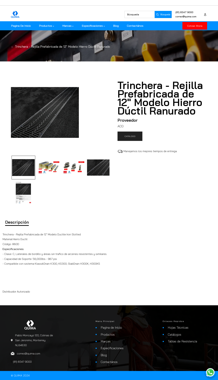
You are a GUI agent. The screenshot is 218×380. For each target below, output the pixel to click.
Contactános (109, 362)
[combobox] (139, 14)
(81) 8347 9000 (184, 12)
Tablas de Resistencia (182, 341)
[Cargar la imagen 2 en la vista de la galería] (48, 167)
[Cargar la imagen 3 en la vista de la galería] (73, 167)
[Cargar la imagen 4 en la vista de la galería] (98, 167)
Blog (104, 355)
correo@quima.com (185, 16)
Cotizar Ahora (194, 25)
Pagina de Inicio (111, 327)
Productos (108, 334)
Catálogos (174, 334)
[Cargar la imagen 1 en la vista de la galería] (23, 167)
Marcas (106, 341)
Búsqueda (165, 14)
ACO (120, 126)
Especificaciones (112, 348)
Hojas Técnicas (178, 327)
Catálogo (129, 136)
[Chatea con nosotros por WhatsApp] (210, 372)
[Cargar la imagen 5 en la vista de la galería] (23, 192)
